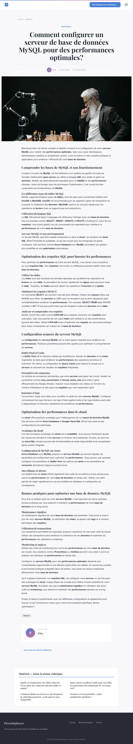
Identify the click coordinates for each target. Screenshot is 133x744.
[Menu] (126, 5)
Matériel (29, 19)
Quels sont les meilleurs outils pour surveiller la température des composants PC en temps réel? (91, 685)
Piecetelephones (14, 723)
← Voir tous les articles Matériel (36, 650)
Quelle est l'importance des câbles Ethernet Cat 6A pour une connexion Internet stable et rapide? (40, 685)
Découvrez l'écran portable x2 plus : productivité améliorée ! (86, 695)
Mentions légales (85, 722)
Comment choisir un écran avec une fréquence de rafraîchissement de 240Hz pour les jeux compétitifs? (41, 697)
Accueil (21, 19)
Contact (99, 722)
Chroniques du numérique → (105, 5)
